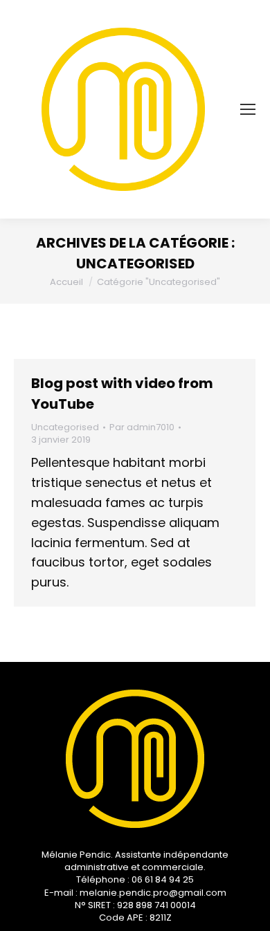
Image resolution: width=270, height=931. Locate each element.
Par (141, 427)
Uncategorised (65, 427)
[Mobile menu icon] (248, 109)
